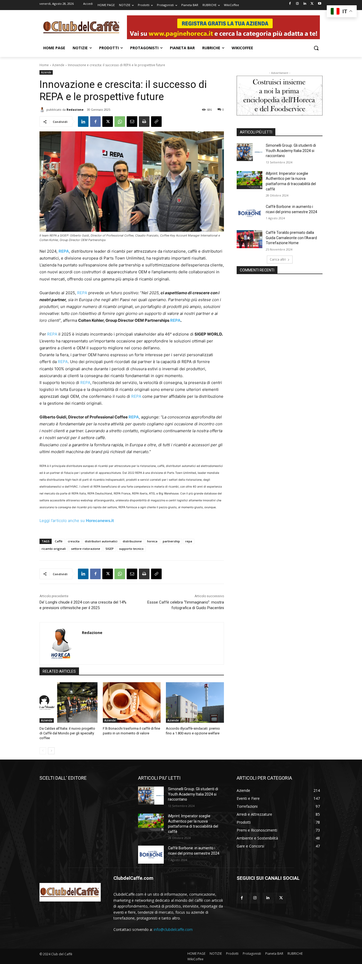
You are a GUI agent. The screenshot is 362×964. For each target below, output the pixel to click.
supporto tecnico (131, 549)
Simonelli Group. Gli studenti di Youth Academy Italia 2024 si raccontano (291, 150)
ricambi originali (54, 549)
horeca (152, 541)
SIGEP (109, 549)
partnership (171, 541)
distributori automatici (101, 541)
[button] (316, 48)
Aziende (58, 65)
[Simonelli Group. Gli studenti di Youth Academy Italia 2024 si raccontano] (249, 152)
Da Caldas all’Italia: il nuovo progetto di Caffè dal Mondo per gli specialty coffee (67, 733)
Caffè (59, 541)
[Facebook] (290, 4)
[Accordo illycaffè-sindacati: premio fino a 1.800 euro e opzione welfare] (195, 702)
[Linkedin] (305, 4)
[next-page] (51, 750)
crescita (74, 541)
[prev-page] (42, 750)
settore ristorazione (85, 549)
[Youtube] (319, 4)
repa (188, 541)
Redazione (75, 109)
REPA (82, 292)
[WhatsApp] (119, 121)
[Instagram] (297, 4)
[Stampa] (144, 121)
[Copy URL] (156, 121)
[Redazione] (42, 109)
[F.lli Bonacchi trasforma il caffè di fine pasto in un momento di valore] (132, 702)
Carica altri (278, 259)
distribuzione (132, 541)
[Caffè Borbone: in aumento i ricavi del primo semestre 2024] (249, 213)
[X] (312, 4)
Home (44, 65)
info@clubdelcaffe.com (173, 929)
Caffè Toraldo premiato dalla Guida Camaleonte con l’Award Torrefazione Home (291, 237)
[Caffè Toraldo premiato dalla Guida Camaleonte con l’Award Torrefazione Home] (249, 239)
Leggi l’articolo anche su (76, 520)
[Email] (132, 121)
